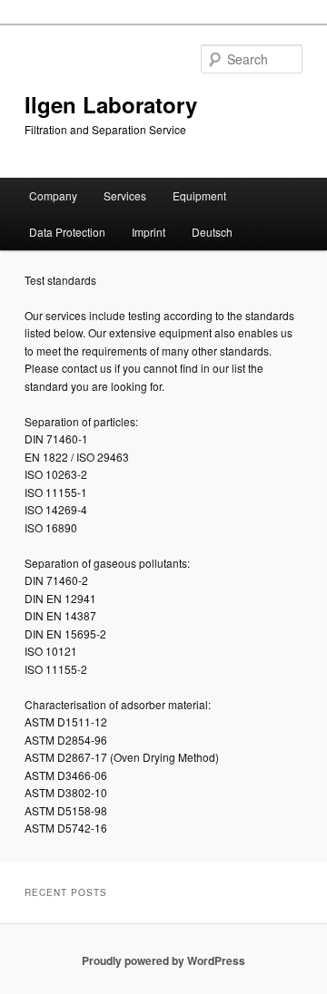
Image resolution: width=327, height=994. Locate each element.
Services (125, 195)
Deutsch (212, 231)
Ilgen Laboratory (111, 104)
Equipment (199, 195)
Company (53, 195)
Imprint (148, 231)
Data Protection (67, 231)
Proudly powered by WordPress (163, 960)
